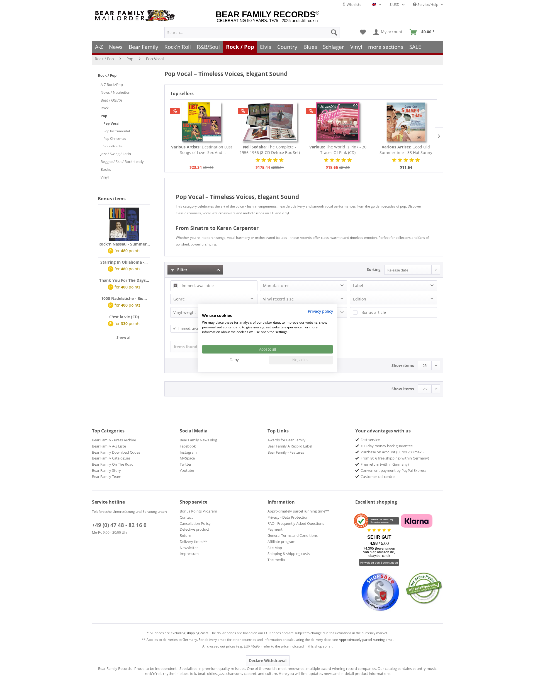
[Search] (334, 32)
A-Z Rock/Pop (112, 84)
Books (106, 169)
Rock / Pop (107, 75)
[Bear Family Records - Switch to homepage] (136, 15)
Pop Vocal (111, 123)
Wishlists (353, 4)
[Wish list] (363, 32)
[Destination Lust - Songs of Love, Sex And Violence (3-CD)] (201, 121)
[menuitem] (252, 32)
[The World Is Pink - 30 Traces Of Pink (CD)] (338, 121)
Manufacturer (276, 285)
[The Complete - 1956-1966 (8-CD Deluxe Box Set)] (270, 121)
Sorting (374, 269)
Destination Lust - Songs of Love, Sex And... (201, 149)
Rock (105, 107)
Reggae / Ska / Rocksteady (122, 161)
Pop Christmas (114, 138)
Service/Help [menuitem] (428, 4)
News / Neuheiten (115, 92)
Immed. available (198, 285)
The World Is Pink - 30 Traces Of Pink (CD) (337, 149)
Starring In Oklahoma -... (124, 262)
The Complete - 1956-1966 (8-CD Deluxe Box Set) (270, 149)
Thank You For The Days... (124, 280)
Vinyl (105, 177)
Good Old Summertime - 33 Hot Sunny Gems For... (406, 149)
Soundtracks (113, 146)
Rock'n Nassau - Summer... (124, 244)
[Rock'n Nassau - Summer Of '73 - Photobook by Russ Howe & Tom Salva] (124, 224)
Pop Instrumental (116, 131)
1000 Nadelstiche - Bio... (124, 298)
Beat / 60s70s (111, 100)
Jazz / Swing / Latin (116, 153)
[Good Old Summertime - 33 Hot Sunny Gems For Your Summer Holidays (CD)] (406, 121)
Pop (104, 115)
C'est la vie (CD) (124, 316)
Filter (181, 269)
